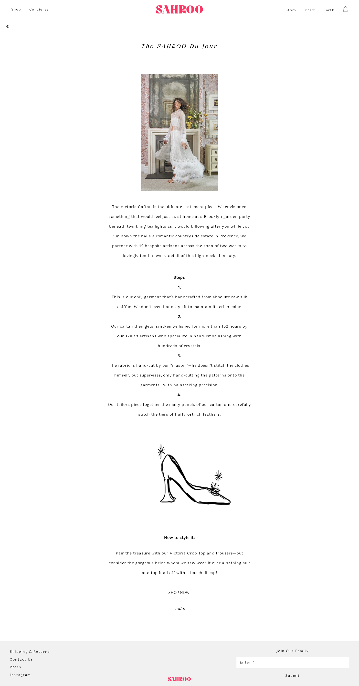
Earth (329, 10)
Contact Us (21, 659)
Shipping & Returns (30, 652)
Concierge (39, 9)
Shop (16, 9)
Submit (292, 675)
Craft (310, 10)
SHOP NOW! (179, 593)
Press (15, 667)
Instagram (20, 675)
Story (290, 10)
